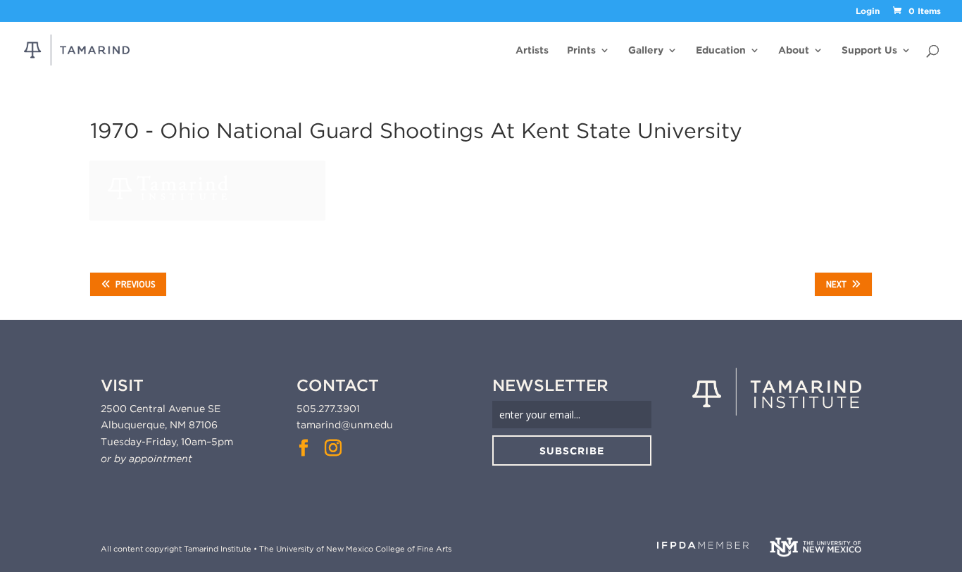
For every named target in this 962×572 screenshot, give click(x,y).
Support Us (869, 50)
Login (868, 11)
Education (721, 50)
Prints (581, 50)
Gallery (645, 50)
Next (836, 284)
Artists (532, 50)
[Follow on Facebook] (303, 448)
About (793, 50)
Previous (135, 284)
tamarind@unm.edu (344, 424)
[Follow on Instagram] (333, 448)
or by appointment (146, 458)
